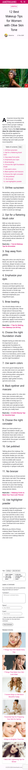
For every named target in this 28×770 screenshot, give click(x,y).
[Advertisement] (14, 54)
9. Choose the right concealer (13, 174)
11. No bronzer (8, 179)
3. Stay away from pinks (11, 157)
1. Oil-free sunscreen (10, 150)
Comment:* (5, 592)
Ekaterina (11, 35)
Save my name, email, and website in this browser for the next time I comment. (13, 619)
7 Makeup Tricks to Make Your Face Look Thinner (13, 494)
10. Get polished (8, 176)
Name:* (4, 605)
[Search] (21, 1)
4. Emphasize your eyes (11, 160)
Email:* (4, 611)
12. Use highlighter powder (12, 181)
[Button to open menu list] (24, 2)
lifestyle (14, 6)
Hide (20, 147)
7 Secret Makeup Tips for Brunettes (12, 245)
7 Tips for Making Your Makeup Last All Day (12, 326)
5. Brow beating (8, 162)
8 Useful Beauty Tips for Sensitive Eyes (13, 414)
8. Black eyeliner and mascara (13, 172)
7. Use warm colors (9, 169)
